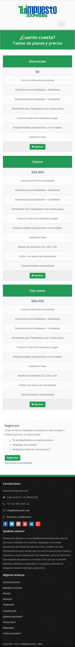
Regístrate (12, 457)
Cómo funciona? (11, 582)
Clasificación (9, 611)
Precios (7, 593)
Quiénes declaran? (13, 616)
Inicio (40, 644)
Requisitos (8, 628)
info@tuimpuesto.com (18, 510)
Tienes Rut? (9, 622)
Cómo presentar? (12, 633)
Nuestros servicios (12, 588)
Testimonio (8, 604)
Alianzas (7, 599)
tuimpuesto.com (28, 644)
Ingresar (38, 146)
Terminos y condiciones (19, 517)
